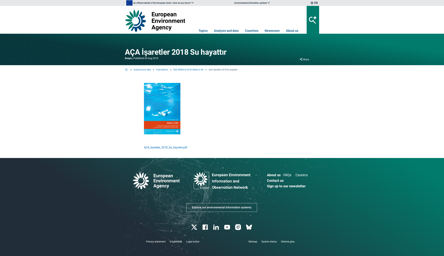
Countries (251, 30)
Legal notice (192, 241)
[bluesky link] (249, 227)
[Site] (156, 20)
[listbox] (160, 3)
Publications (162, 69)
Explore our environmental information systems (221, 207)
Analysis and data (226, 30)
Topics (203, 30)
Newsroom (272, 30)
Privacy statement (156, 241)
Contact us (275, 180)
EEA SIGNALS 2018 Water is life (188, 69)
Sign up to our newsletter (286, 186)
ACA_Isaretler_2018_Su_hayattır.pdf (165, 147)
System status (269, 241)
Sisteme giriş (287, 241)
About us (292, 30)
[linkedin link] (216, 227)
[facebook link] (205, 227)
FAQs (287, 175)
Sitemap (252, 241)
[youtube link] (227, 227)
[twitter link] (194, 227)
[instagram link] (238, 227)
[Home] (126, 70)
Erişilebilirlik (176, 241)
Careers (302, 175)
